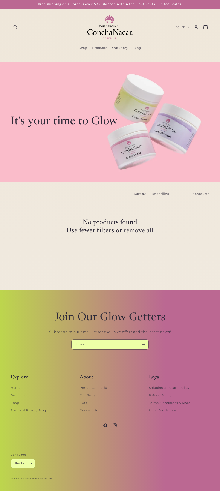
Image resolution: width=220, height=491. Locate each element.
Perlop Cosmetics (94, 388)
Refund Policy (160, 395)
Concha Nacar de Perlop (37, 478)
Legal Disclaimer (162, 410)
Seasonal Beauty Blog (28, 410)
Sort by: (140, 194)
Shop (15, 403)
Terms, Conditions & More (169, 403)
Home (15, 388)
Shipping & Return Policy (169, 388)
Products (18, 395)
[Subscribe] (143, 344)
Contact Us (89, 410)
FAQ (83, 403)
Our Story (88, 395)
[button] (15, 27)
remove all (139, 230)
